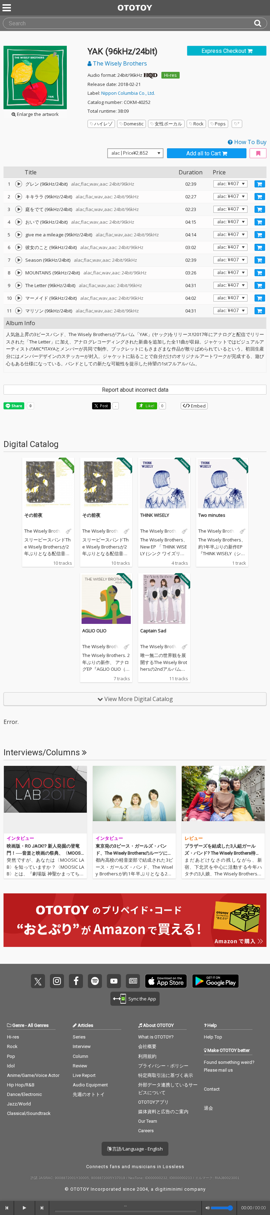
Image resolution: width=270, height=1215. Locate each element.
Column (80, 1056)
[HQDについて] (150, 75)
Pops (220, 123)
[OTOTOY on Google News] (133, 981)
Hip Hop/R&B (20, 1084)
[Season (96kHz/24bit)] (18, 260)
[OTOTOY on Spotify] (95, 981)
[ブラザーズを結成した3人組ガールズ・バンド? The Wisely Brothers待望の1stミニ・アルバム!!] (223, 799)
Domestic (133, 123)
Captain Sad (153, 630)
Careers (146, 1130)
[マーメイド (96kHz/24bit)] (18, 298)
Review (80, 1065)
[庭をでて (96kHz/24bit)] (18, 209)
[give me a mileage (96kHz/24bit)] (18, 234)
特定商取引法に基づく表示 (165, 1075)
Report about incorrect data (135, 389)
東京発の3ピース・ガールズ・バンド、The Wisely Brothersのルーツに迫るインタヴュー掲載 (134, 852)
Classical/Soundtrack (29, 1113)
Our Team (147, 1121)
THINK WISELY (154, 515)
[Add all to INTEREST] (258, 153)
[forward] (42, 1208)
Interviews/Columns (43, 752)
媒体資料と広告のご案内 (163, 1111)
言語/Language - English (137, 1149)
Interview (82, 1046)
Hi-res (170, 75)
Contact (212, 1089)
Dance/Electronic (24, 1094)
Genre (18, 1025)
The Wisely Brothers (119, 63)
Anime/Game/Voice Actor (33, 1075)
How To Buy (249, 142)
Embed (198, 406)
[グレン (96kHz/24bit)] (18, 184)
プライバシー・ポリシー (163, 1065)
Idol (11, 1065)
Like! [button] (149, 405)
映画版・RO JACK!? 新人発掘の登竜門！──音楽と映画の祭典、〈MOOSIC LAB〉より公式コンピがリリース (44, 852)
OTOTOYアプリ (153, 1102)
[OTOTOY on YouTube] (114, 981)
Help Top (213, 1037)
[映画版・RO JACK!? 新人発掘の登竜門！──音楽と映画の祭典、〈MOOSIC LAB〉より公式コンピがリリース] (45, 799)
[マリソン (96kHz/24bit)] (18, 311)
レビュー (194, 838)
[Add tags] (237, 124)
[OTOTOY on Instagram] (57, 981)
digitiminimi (169, 1189)
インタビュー (20, 838)
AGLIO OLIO (94, 630)
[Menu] (7, 8)
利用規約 (147, 1056)
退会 (208, 1108)
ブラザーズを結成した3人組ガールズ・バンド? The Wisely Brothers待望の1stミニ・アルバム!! (222, 852)
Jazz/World (19, 1103)
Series (79, 1037)
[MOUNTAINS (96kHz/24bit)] (18, 273)
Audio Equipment (90, 1084)
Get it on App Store (166, 981)
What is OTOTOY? (156, 1037)
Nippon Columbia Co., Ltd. (128, 93)
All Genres (38, 1025)
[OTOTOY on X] (38, 981)
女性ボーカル (168, 123)
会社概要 (147, 1046)
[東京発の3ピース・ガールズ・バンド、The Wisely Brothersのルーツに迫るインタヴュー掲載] (134, 799)
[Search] (260, 23)
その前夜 (33, 515)
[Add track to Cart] (260, 183)
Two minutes (211, 515)
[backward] (7, 1208)
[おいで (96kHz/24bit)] (18, 222)
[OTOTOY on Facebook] (76, 981)
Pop (11, 1056)
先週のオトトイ (89, 1094)
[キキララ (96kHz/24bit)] (18, 196)
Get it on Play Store (215, 981)
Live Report (84, 1075)
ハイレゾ (103, 123)
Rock (198, 123)
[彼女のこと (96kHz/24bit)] (18, 247)
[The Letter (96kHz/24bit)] (18, 285)
